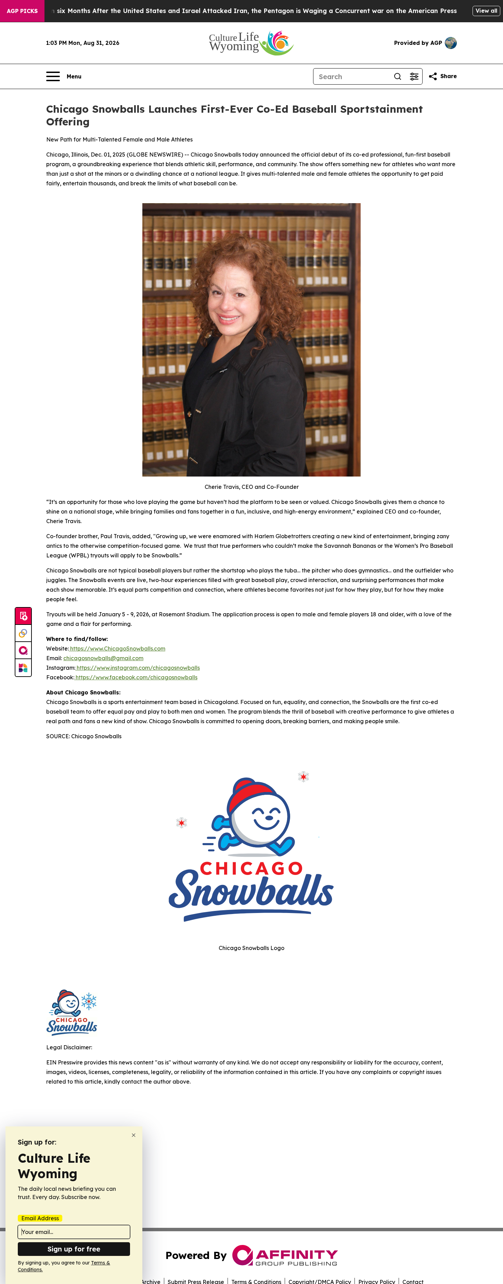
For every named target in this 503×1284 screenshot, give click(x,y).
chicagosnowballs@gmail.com (103, 658)
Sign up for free (74, 1249)
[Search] (397, 76)
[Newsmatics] (23, 667)
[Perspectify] (23, 633)
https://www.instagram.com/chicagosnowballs (137, 667)
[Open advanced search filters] (414, 76)
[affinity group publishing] (23, 650)
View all (486, 10)
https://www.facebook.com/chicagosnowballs (135, 677)
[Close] (133, 1135)
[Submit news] (23, 616)
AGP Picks (22, 11)
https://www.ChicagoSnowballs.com (117, 648)
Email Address (40, 1218)
